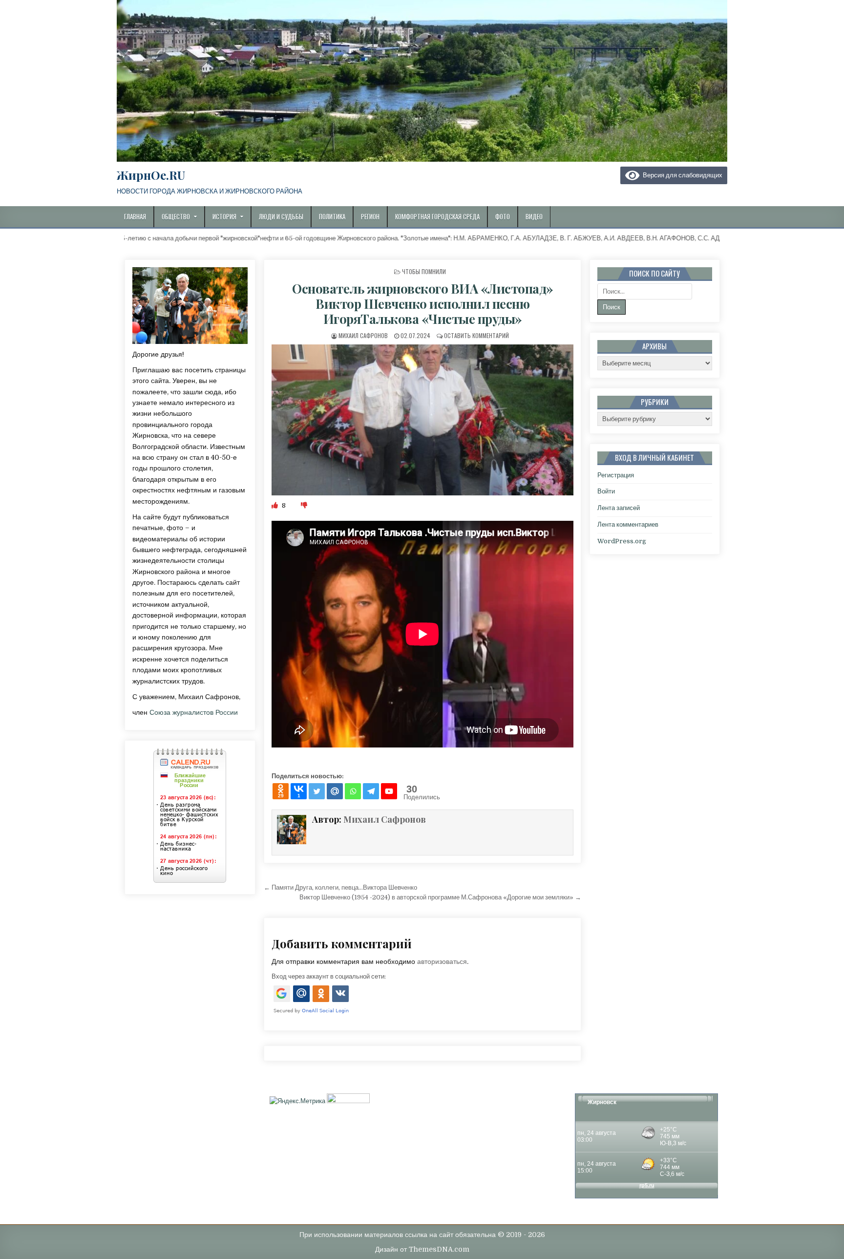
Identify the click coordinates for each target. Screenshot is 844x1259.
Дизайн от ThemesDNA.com (422, 1249)
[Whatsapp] (353, 791)
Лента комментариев (627, 524)
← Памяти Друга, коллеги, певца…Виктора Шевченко (340, 887)
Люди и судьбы (281, 216)
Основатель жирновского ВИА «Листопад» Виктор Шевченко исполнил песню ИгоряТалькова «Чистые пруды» (422, 303)
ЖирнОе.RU (151, 175)
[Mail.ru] (335, 791)
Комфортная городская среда (437, 216)
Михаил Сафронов (363, 335)
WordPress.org (621, 541)
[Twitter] (317, 791)
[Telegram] (371, 791)
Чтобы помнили (424, 271)
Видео (534, 216)
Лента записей (618, 508)
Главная (135, 216)
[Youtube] (389, 791)
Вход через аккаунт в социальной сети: (329, 976)
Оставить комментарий (476, 335)
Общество (176, 216)
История (224, 216)
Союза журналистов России (193, 712)
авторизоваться (442, 961)
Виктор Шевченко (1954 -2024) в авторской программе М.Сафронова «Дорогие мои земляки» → (440, 897)
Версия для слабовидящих (680, 175)
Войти (606, 491)
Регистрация (615, 475)
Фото (502, 216)
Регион (370, 216)
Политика (332, 216)
